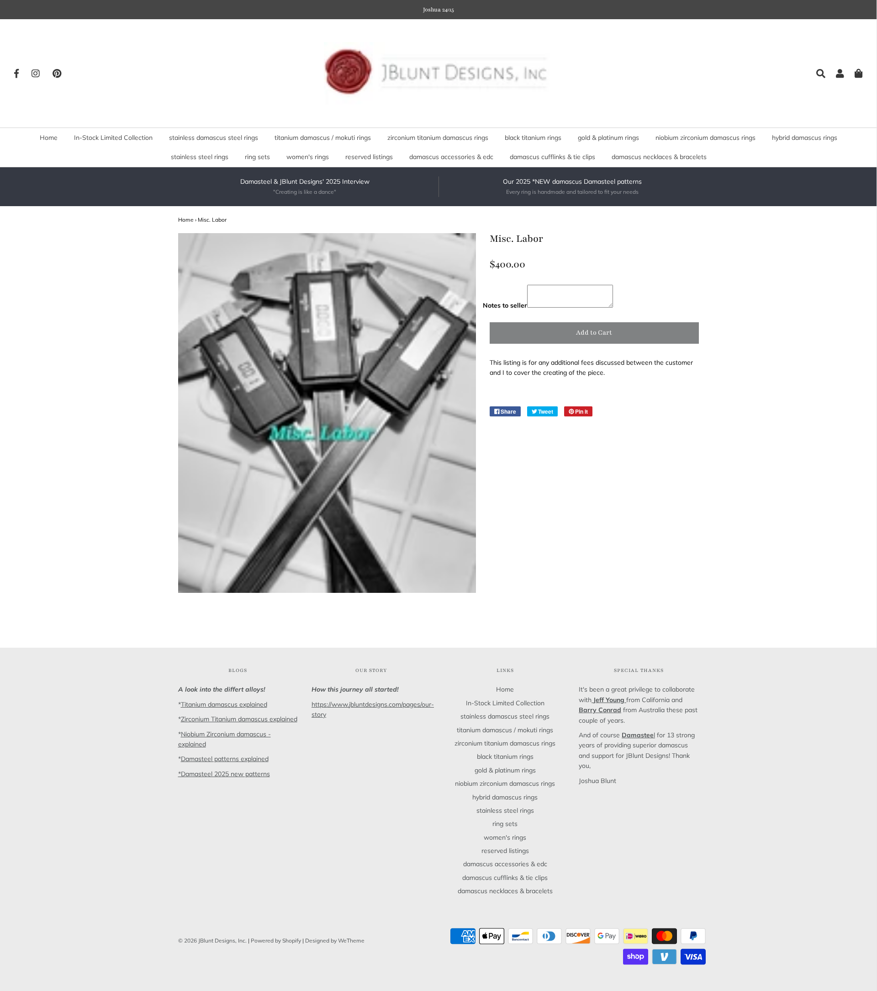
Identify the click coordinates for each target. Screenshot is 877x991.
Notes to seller (505, 305)
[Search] (816, 73)
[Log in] (835, 73)
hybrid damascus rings (804, 137)
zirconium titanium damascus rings (437, 137)
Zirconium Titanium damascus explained (239, 719)
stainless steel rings (199, 157)
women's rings (307, 157)
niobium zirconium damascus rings (705, 137)
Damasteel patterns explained (225, 759)
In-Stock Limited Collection (113, 137)
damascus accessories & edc (451, 157)
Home (49, 137)
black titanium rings (533, 137)
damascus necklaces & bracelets (659, 157)
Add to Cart (594, 332)
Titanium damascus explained (224, 704)
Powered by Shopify (276, 940)
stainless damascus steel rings (213, 137)
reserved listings (369, 157)
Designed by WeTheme (335, 940)
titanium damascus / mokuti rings (323, 137)
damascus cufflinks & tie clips (552, 157)
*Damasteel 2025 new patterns (224, 774)
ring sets (257, 157)
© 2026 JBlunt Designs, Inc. (212, 940)
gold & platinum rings (608, 137)
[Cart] (854, 73)
